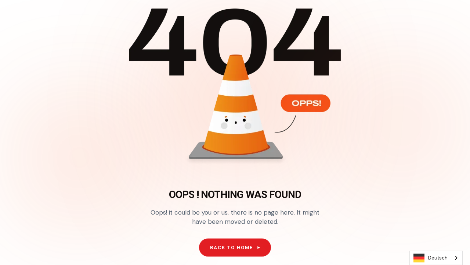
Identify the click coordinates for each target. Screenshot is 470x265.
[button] (235, 248)
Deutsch (438, 258)
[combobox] (436, 258)
